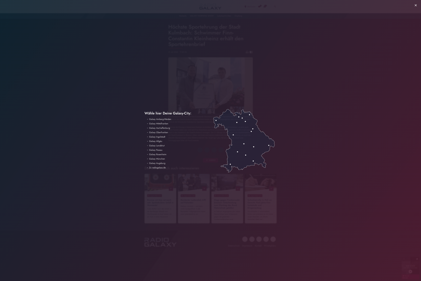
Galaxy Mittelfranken (158, 123)
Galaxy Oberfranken (158, 132)
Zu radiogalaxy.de (157, 167)
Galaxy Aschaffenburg (159, 128)
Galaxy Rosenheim (157, 154)
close (415, 5)
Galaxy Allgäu (155, 141)
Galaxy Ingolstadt (157, 136)
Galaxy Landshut (157, 145)
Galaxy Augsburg (157, 163)
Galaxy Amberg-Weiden (160, 119)
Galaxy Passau (155, 150)
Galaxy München (157, 158)
